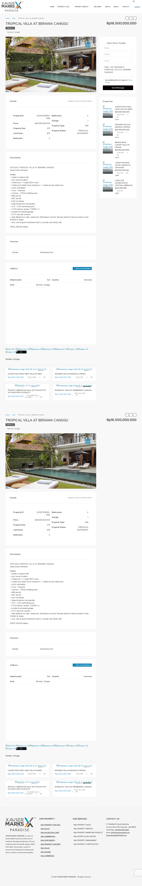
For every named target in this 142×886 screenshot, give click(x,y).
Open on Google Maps (83, 268)
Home (52, 7)
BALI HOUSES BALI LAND (50, 833)
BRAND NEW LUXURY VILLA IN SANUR (122, 144)
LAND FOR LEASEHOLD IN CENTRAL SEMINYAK (123, 182)
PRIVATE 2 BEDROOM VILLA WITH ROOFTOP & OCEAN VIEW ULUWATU (27, 391)
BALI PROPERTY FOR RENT (51, 844)
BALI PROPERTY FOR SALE (50, 825)
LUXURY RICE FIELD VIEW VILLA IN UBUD (25, 374)
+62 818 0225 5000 (122, 830)
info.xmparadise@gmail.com (116, 835)
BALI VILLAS (45, 829)
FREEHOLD (10, 28)
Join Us (107, 7)
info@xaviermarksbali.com (120, 833)
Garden (15, 252)
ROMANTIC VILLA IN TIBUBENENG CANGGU (73, 390)
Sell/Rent (98, 7)
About (116, 7)
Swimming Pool (46, 252)
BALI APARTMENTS (48, 840)
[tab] (87, 45)
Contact (126, 7)
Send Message (118, 88)
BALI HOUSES (46, 852)
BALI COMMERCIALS (48, 836)
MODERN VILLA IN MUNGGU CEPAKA (70, 374)
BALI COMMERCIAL (47, 856)
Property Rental (82, 7)
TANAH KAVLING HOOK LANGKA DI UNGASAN (122, 165)
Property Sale (63, 7)
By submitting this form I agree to (118, 81)
